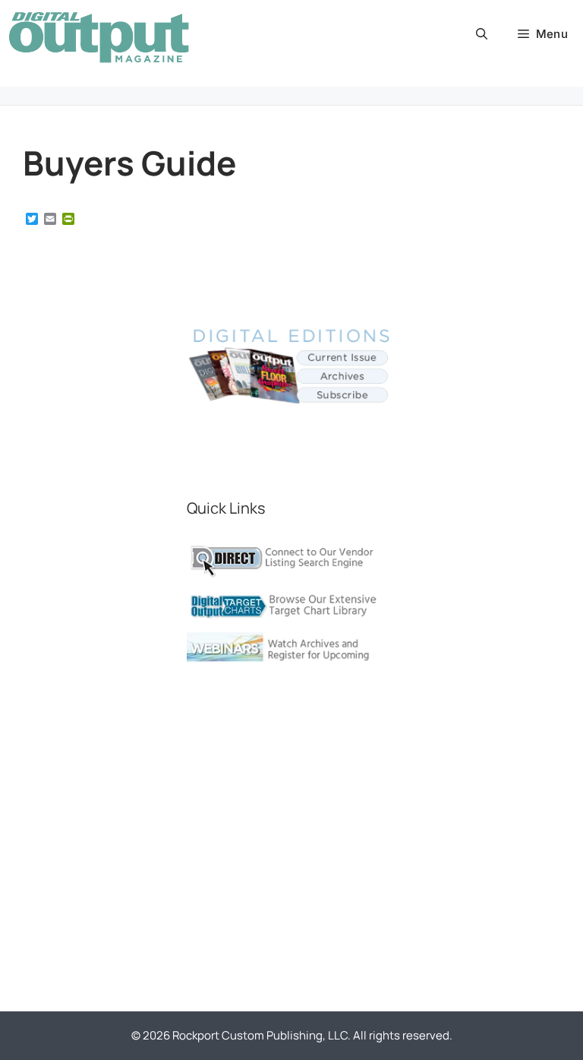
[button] (482, 34)
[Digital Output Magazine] (99, 37)
